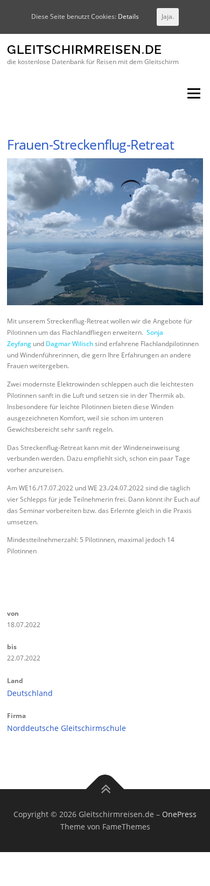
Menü (192, 94)
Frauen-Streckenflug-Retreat (90, 144)
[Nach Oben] (105, 789)
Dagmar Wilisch (69, 343)
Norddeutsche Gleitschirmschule (66, 728)
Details (128, 16)
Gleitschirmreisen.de (84, 50)
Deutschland (30, 693)
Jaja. (168, 16)
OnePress (179, 814)
